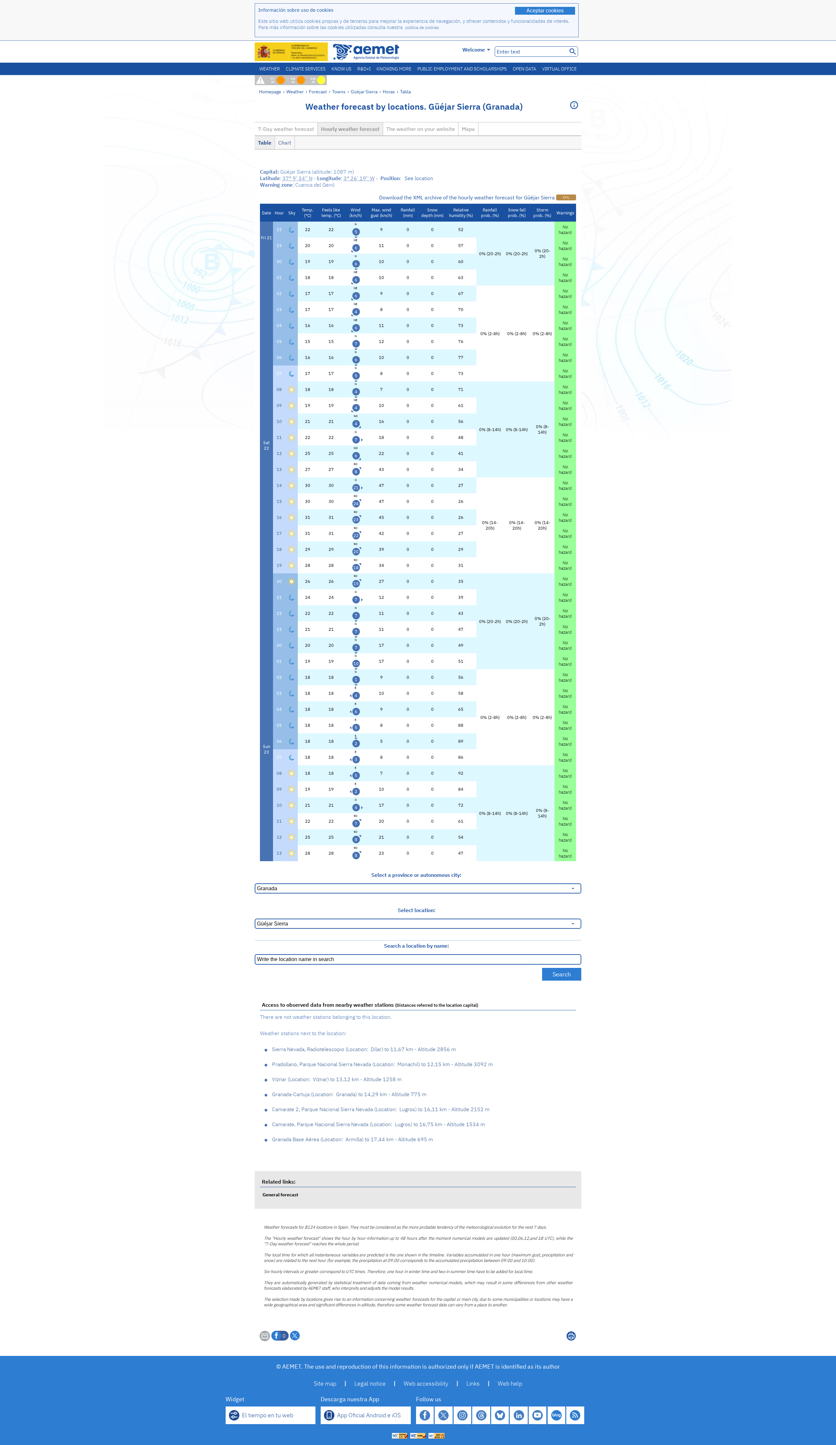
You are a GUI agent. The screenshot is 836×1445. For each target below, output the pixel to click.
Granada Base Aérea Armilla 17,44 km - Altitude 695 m (352, 1139)
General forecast (280, 1194)
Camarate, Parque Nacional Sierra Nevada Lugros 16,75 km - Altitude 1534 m (378, 1124)
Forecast (318, 91)
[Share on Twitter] (295, 1336)
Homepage (270, 91)
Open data (524, 69)
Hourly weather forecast (350, 129)
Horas (389, 91)
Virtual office (559, 69)
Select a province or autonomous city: (416, 875)
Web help (510, 1383)
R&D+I (364, 69)
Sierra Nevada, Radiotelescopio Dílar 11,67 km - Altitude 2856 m (364, 1049)
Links (473, 1383)
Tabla (405, 91)
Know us (341, 69)
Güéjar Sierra (364, 91)
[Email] (265, 1339)
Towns (339, 91)
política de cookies (422, 27)
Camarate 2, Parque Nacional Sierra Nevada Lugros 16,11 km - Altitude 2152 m (381, 1109)
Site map (325, 1383)
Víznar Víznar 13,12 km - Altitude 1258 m (337, 1079)
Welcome (473, 49)
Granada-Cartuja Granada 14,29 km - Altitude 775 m (349, 1094)
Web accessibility (426, 1383)
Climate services (306, 69)
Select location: (416, 910)
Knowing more (394, 69)
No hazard (565, 229)
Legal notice (370, 1383)
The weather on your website (420, 129)
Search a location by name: (416, 945)
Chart (284, 142)
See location (419, 178)
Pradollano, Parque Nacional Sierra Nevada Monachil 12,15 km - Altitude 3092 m (382, 1064)
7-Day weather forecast (286, 129)
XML (566, 197)
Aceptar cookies (545, 10)
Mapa (468, 129)
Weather (269, 69)
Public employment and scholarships (462, 69)
